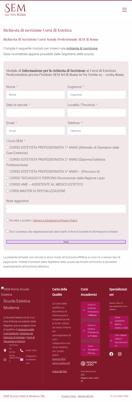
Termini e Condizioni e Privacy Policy (55, 220)
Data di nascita (16, 105)
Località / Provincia (81, 105)
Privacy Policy (69, 396)
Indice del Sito (59, 371)
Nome (10, 87)
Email (10, 123)
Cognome (74, 87)
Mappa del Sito (86, 396)
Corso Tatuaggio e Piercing (93, 349)
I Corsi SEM (14, 141)
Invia (66, 242)
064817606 (31, 350)
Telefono (73, 123)
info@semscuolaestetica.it (31, 359)
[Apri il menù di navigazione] (124, 10)
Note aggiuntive (17, 201)
